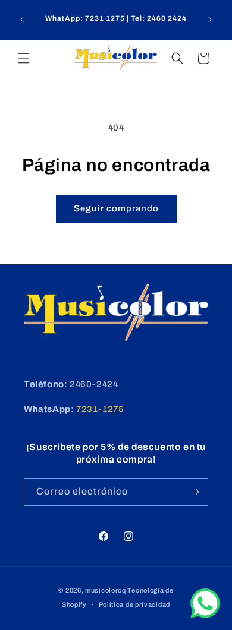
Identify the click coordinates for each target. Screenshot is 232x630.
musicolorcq (105, 590)
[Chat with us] (205, 615)
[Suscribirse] (194, 492)
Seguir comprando (116, 208)
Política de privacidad (134, 604)
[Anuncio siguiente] (210, 20)
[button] (24, 58)
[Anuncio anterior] (22, 20)
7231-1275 (100, 409)
